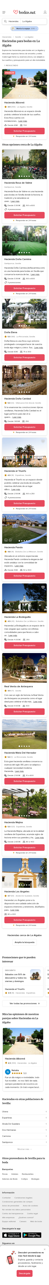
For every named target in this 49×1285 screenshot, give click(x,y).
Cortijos (24, 1179)
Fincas (5, 1174)
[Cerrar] (44, 1249)
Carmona (6, 1136)
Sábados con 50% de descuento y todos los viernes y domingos (16, 978)
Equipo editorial (9, 1221)
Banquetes (7, 1169)
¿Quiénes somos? (26, 1217)
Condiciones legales (23, 1198)
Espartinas (7, 1117)
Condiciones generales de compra (17, 1202)
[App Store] (11, 1237)
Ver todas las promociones (23, 1003)
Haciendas (7, 37)
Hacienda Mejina (13, 822)
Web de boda (36, 1221)
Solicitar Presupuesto (24, 131)
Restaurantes (27, 1174)
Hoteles (14, 1174)
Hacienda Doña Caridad (17, 398)
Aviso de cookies (30, 1206)
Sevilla (18, 37)
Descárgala (24, 1273)
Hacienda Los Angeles (16, 891)
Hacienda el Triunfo (15, 470)
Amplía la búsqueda (24, 942)
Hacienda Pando (13, 547)
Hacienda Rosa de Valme (18, 182)
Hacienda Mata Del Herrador (20, 752)
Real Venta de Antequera (18, 686)
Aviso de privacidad (10, 1206)
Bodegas (35, 1179)
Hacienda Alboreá (14, 102)
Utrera (5, 1111)
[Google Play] (31, 1237)
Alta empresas (8, 1217)
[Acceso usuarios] (45, 12)
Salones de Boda (9, 1179)
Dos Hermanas (9, 1130)
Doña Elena (10, 332)
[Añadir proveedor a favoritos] (43, 73)
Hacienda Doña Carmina (17, 259)
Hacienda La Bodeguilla (17, 616)
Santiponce (7, 1142)
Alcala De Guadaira (11, 1124)
